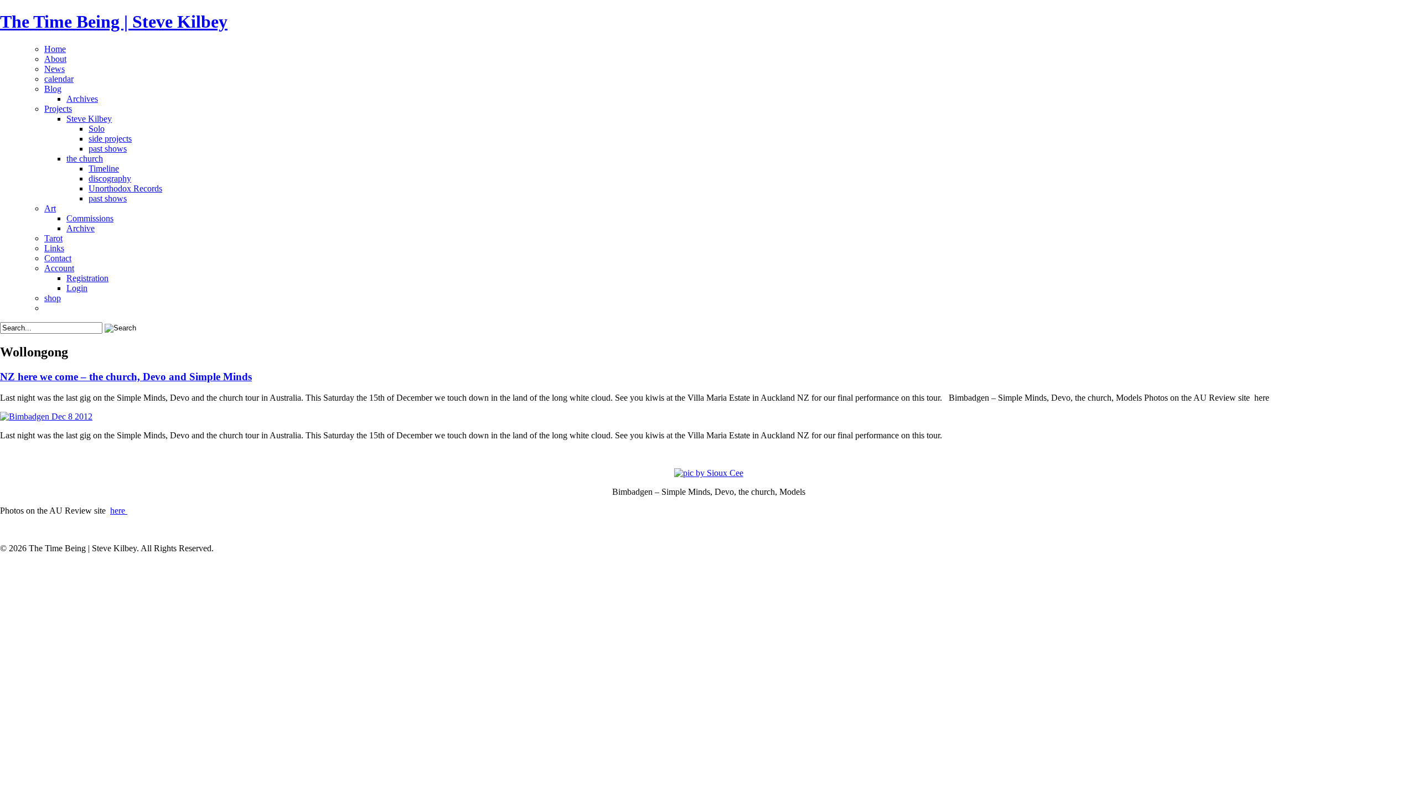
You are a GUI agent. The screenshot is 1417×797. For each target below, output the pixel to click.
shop (52, 298)
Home (55, 49)
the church (84, 158)
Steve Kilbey (89, 118)
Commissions (89, 218)
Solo (97, 128)
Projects (58, 108)
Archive (80, 228)
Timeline (104, 168)
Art (50, 208)
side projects (110, 138)
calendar (59, 79)
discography (110, 178)
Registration (87, 278)
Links (54, 248)
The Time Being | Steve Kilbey (113, 22)
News (54, 69)
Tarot (53, 238)
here (118, 510)
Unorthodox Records (125, 188)
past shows (108, 148)
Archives (82, 98)
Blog (52, 89)
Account (59, 268)
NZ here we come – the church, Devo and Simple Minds (126, 376)
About (55, 59)
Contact (57, 258)
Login (76, 288)
